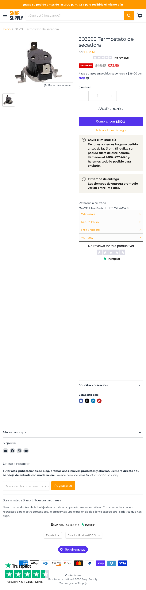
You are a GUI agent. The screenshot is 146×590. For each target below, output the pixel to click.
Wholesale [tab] (88, 214)
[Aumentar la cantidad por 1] (112, 96)
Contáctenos (73, 575)
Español (51, 535)
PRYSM (89, 52)
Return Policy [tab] (90, 222)
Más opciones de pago (111, 130)
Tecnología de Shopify (73, 583)
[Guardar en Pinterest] (99, 401)
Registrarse (63, 486)
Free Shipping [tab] (90, 229)
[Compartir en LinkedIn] (93, 401)
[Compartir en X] (87, 401)
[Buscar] (129, 15)
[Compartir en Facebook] (81, 401)
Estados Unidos (82, 535)
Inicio (6, 29)
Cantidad (84, 87)
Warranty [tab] (87, 237)
